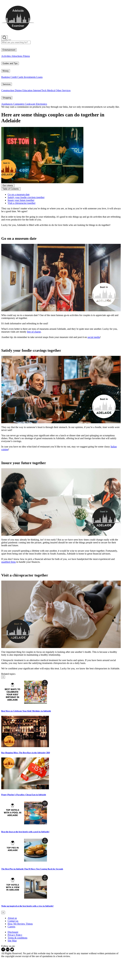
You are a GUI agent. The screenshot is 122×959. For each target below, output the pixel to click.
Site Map (12, 940)
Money (6, 71)
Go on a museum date (19, 194)
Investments (30, 77)
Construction (8, 90)
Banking (5, 77)
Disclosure (13, 932)
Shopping (7, 98)
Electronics (41, 104)
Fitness (26, 56)
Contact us (13, 921)
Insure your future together (21, 200)
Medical (51, 90)
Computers (19, 104)
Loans (39, 77)
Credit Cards (17, 77)
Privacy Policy (15, 935)
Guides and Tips (10, 63)
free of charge (34, 331)
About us (12, 918)
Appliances (7, 104)
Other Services (63, 90)
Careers (11, 926)
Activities (6, 56)
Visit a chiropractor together (21, 203)
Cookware (30, 104)
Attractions (17, 56)
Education (27, 90)
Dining (18, 90)
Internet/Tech (40, 90)
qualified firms (8, 562)
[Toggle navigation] (9, 39)
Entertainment (9, 50)
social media (94, 337)
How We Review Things (20, 923)
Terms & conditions (17, 937)
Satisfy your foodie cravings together (26, 197)
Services (7, 84)
